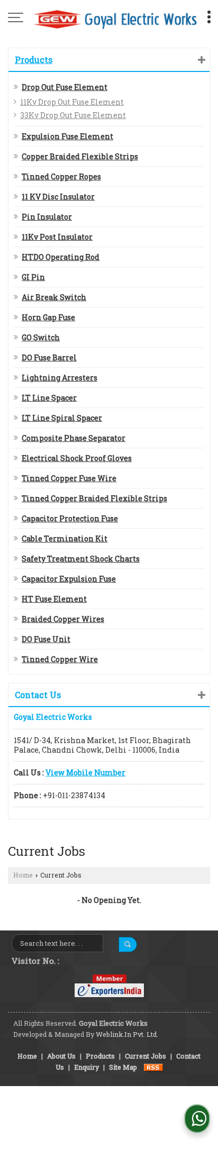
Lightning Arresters (59, 378)
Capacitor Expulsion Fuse (69, 579)
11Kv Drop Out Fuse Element (72, 102)
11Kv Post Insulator (57, 237)
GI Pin (33, 277)
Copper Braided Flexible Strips (80, 156)
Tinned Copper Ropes (61, 176)
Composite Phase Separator (73, 438)
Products (33, 59)
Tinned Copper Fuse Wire (69, 478)
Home (23, 875)
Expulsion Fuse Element (67, 136)
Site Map (123, 1067)
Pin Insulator (47, 217)
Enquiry (86, 1067)
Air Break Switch (54, 297)
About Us (61, 1056)
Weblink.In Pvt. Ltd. (127, 1034)
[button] (85, 772)
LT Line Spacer (49, 398)
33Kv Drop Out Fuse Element (73, 115)
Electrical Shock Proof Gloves (77, 458)
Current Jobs (145, 1056)
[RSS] (153, 1067)
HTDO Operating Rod (60, 257)
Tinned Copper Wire (60, 659)
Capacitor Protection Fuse (70, 518)
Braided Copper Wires (63, 619)
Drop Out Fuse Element (64, 87)
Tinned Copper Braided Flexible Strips (94, 498)
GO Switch (41, 337)
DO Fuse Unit (46, 639)
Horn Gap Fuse (48, 317)
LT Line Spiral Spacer (62, 418)
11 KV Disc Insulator (58, 197)
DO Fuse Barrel (49, 357)
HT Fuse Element (54, 599)
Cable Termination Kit (64, 539)
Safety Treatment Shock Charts (81, 559)
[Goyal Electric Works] (114, 18)
